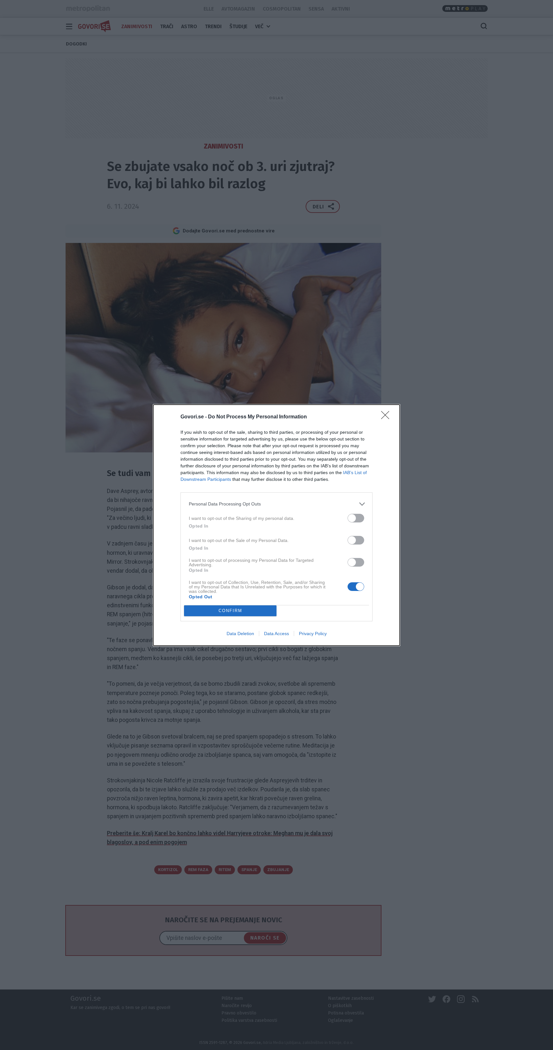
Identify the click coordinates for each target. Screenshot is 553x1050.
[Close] (387, 417)
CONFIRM (230, 610)
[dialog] (276, 525)
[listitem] (276, 504)
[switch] (356, 518)
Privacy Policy (313, 633)
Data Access (276, 633)
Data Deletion (240, 633)
